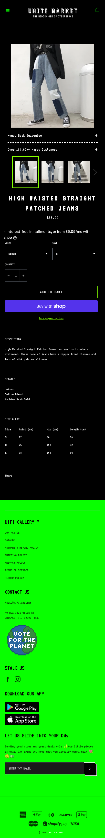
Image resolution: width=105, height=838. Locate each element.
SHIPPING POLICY (16, 555)
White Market (56, 832)
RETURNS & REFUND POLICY (22, 547)
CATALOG (10, 540)
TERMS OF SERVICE (16, 570)
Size (54, 242)
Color (8, 242)
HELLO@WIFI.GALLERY (18, 602)
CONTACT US (12, 532)
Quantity (10, 264)
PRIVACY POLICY (15, 562)
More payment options (51, 318)
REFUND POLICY (14, 578)
